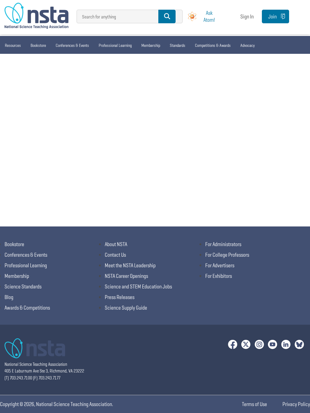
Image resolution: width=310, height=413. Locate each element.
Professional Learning (115, 45)
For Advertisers (219, 265)
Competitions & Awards (213, 45)
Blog (9, 297)
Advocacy (247, 45)
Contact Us (115, 254)
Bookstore (38, 45)
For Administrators (223, 244)
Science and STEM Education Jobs (138, 286)
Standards (177, 45)
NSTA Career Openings (126, 275)
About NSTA (116, 244)
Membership (150, 45)
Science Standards (23, 286)
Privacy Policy (296, 404)
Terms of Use (254, 404)
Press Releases (119, 297)
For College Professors (227, 254)
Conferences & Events (72, 45)
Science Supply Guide (126, 307)
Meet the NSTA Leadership (130, 265)
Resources (13, 45)
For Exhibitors (218, 275)
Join (272, 16)
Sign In (247, 16)
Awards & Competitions (27, 307)
